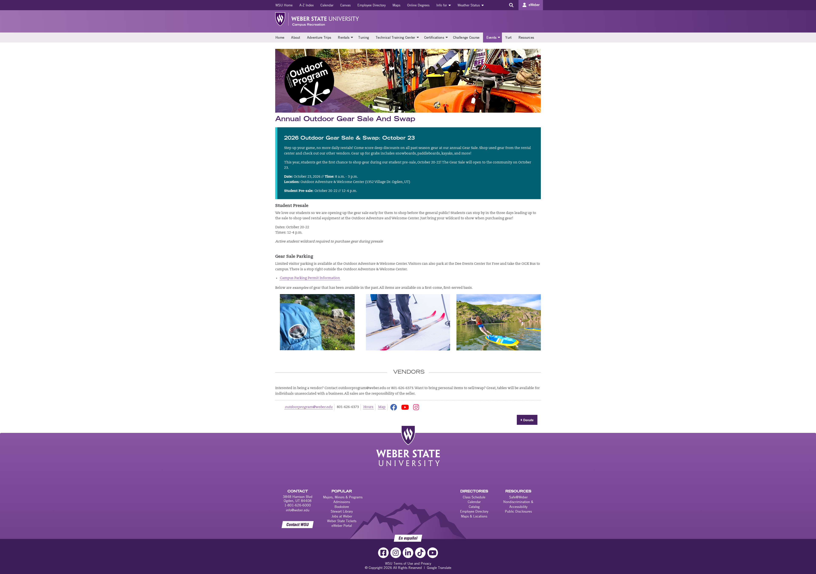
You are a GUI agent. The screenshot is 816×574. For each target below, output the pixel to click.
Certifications (434, 37)
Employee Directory (371, 5)
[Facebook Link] (383, 552)
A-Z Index (306, 5)
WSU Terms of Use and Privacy (408, 563)
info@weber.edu (297, 510)
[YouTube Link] (432, 552)
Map (381, 407)
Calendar (326, 5)
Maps (396, 5)
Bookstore (341, 507)
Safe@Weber (518, 497)
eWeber (534, 5)
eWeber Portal (342, 525)
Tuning (363, 37)
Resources (526, 37)
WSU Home (284, 5)
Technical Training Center (395, 37)
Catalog (474, 507)
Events (491, 37)
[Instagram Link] (395, 552)
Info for (442, 5)
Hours (368, 407)
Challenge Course (466, 37)
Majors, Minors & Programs (343, 497)
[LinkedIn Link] (408, 552)
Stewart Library (342, 511)
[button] (352, 37)
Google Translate (439, 567)
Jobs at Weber (342, 516)
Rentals (343, 37)
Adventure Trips (319, 37)
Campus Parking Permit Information (310, 278)
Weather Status (469, 5)
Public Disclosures (518, 511)
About (295, 37)
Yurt (508, 37)
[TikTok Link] (420, 552)
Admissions (341, 502)
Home (279, 37)
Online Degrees (418, 5)
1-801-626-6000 (297, 505)
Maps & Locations (474, 516)
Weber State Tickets (341, 521)
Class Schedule (474, 497)
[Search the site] (511, 5)
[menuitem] (284, 5)
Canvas (345, 5)
